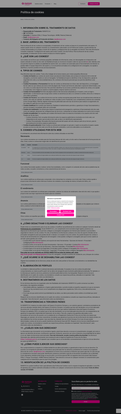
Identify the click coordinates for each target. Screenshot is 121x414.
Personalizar (53, 211)
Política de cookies (55, 207)
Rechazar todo (67, 211)
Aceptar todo (60, 215)
